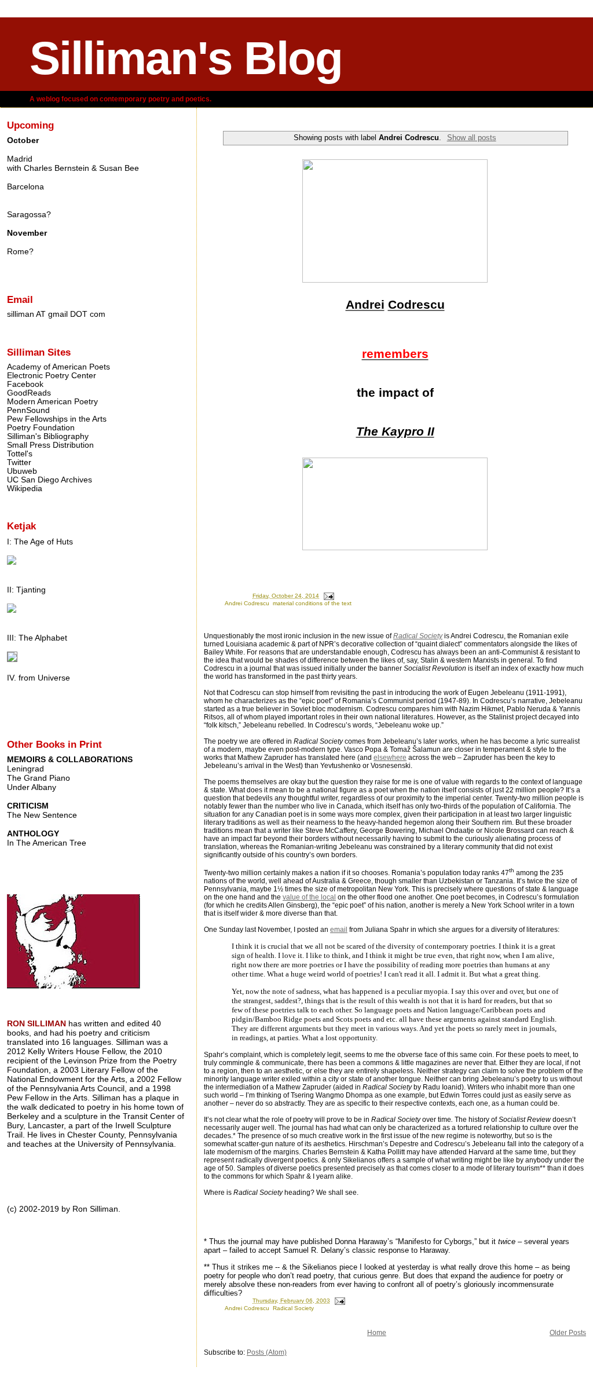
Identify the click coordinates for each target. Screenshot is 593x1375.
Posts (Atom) (267, 1352)
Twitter (19, 462)
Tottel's (19, 453)
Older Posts (568, 1333)
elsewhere (390, 758)
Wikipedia (24, 488)
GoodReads (29, 393)
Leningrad (25, 768)
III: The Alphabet (37, 637)
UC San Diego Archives (49, 480)
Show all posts (471, 137)
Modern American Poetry (52, 401)
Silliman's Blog (186, 58)
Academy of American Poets (58, 367)
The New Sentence (42, 815)
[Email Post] (328, 596)
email (338, 930)
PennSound (28, 410)
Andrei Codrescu (247, 603)
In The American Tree (46, 842)
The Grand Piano (38, 777)
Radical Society (417, 636)
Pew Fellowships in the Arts (57, 419)
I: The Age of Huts (40, 541)
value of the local (309, 897)
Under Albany (31, 787)
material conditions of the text (312, 603)
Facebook (25, 384)
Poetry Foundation (41, 427)
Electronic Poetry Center (51, 375)
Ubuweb (22, 471)
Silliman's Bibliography (48, 436)
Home (376, 1333)
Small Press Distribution (50, 445)
